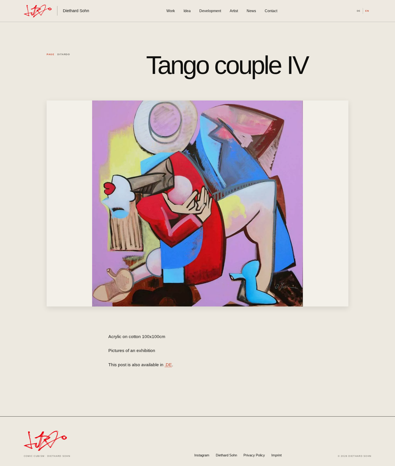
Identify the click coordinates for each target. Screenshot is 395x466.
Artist (234, 11)
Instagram (201, 455)
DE (358, 11)
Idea (187, 11)
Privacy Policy (254, 455)
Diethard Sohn (226, 455)
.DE (168, 364)
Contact (271, 11)
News (251, 11)
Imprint (276, 455)
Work (170, 11)
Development (210, 11)
